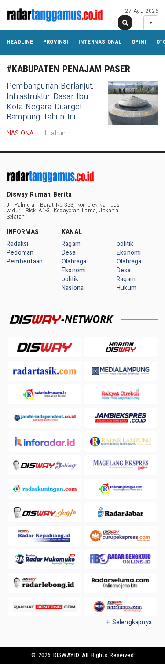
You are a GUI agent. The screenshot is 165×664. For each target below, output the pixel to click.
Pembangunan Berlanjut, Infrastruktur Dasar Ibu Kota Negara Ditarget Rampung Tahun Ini (50, 101)
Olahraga (74, 261)
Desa (69, 252)
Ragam (71, 244)
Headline (20, 41)
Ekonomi (74, 270)
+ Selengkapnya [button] (129, 622)
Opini (139, 41)
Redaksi (17, 244)
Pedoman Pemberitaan (25, 257)
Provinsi (56, 41)
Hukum (126, 288)
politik (70, 279)
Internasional (100, 41)
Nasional (73, 288)
